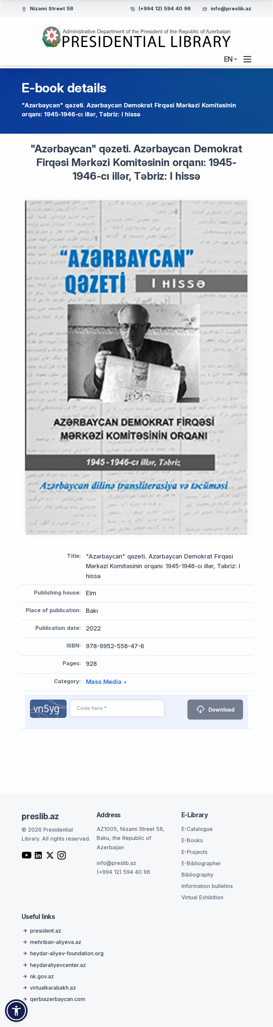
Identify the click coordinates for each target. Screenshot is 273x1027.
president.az (45, 930)
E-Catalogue (197, 829)
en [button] (228, 59)
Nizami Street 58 (51, 8)
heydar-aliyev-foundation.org (67, 953)
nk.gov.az (42, 976)
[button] (16, 1010)
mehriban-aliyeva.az (55, 942)
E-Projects (194, 852)
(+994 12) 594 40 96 (164, 8)
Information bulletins (207, 886)
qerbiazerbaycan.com (57, 999)
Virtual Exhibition (202, 897)
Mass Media (104, 681)
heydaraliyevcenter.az (58, 965)
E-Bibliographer (201, 863)
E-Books (192, 840)
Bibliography (197, 874)
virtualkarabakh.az (53, 987)
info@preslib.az (231, 8)
